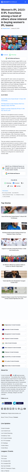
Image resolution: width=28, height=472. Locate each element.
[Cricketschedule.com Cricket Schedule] (9, 2)
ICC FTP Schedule (5, 440)
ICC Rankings (4, 443)
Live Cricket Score (5, 430)
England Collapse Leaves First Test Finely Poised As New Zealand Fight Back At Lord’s (14, 297)
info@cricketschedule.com (14, 413)
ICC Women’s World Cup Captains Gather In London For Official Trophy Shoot (14, 265)
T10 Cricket (4, 458)
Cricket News (4, 448)
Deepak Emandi (6, 28)
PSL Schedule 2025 (6, 463)
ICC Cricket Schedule (6, 438)
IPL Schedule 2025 (5, 461)
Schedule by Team (5, 435)
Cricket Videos (4, 445)
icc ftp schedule (6, 196)
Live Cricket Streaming (6, 433)
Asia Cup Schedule (5, 466)
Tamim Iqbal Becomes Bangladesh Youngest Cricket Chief (14, 281)
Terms (6, 417)
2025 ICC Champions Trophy (8, 468)
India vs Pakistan (5, 470)
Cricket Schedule (5, 375)
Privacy (11, 417)
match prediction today (8, 194)
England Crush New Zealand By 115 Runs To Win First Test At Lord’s (14, 249)
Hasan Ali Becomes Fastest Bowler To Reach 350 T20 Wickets (14, 217)
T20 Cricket (4, 456)
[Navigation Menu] (25, 2)
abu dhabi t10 (15, 192)
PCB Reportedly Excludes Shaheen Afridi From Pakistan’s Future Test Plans (14, 233)
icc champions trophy (19, 194)
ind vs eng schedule (6, 192)
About (2, 417)
